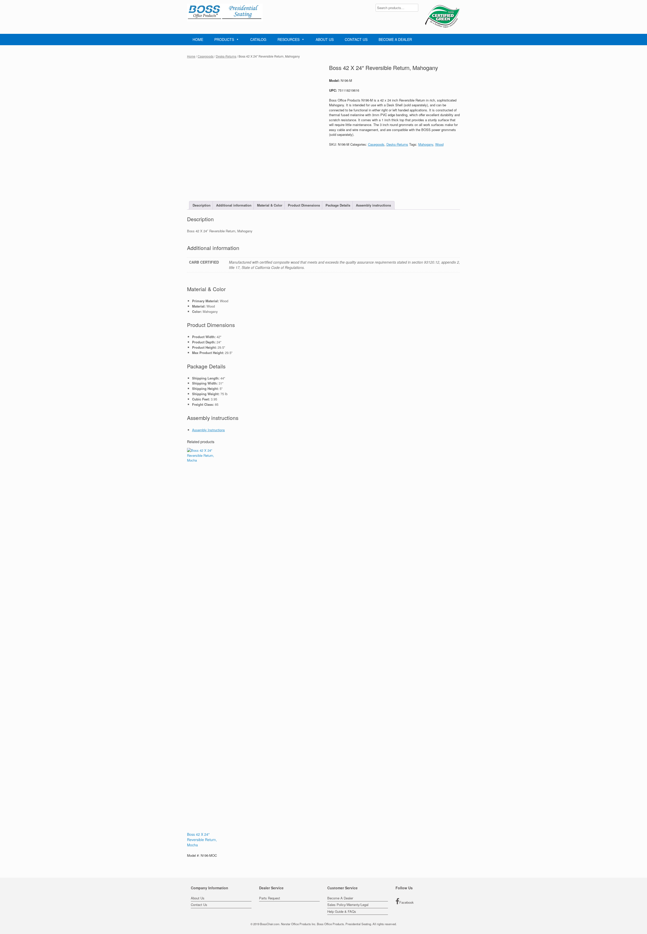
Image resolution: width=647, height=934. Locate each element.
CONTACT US (356, 39)
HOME (198, 39)
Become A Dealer (340, 898)
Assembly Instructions (208, 429)
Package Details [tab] (338, 205)
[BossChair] (225, 12)
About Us (197, 898)
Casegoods (206, 56)
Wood (439, 144)
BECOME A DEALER (395, 39)
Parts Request (269, 898)
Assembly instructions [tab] (373, 205)
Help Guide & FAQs (341, 911)
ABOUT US (325, 39)
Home (191, 56)
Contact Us (199, 904)
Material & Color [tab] (269, 205)
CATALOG (258, 39)
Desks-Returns (226, 56)
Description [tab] (202, 205)
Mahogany (425, 144)
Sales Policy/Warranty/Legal (347, 904)
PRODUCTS (224, 39)
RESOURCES (288, 39)
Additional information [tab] (233, 205)
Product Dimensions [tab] (304, 205)
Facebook (406, 902)
